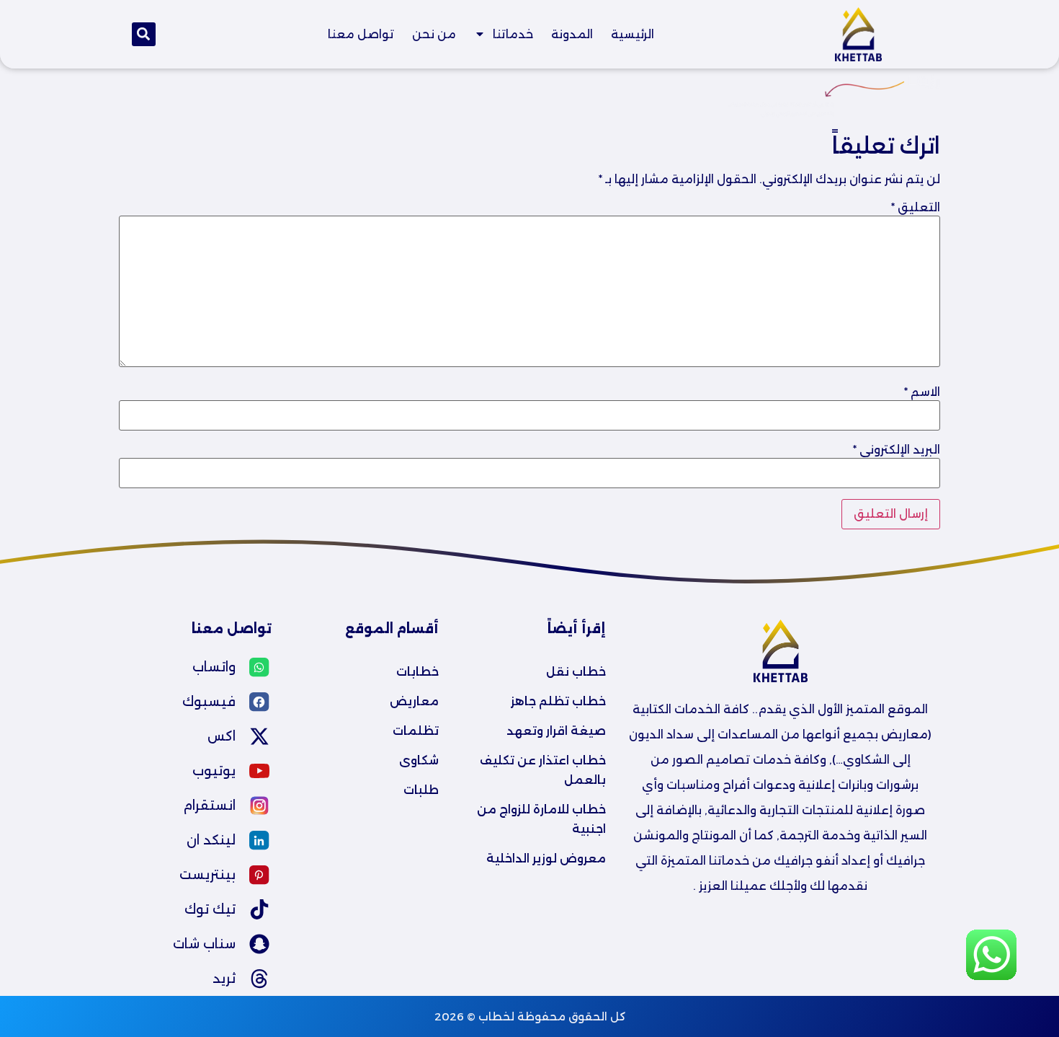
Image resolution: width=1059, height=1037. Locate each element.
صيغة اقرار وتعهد (556, 731)
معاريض (414, 701)
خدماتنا (513, 34)
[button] (144, 34)
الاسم (922, 392)
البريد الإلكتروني (896, 450)
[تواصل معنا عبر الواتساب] (991, 976)
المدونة (572, 34)
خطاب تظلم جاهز (558, 701)
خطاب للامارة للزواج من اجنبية (540, 819)
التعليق (915, 207)
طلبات (421, 790)
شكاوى (419, 760)
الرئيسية (632, 34)
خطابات (417, 672)
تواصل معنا (361, 34)
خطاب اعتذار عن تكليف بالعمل (541, 770)
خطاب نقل (576, 672)
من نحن (434, 34)
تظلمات (416, 731)
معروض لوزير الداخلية (546, 858)
